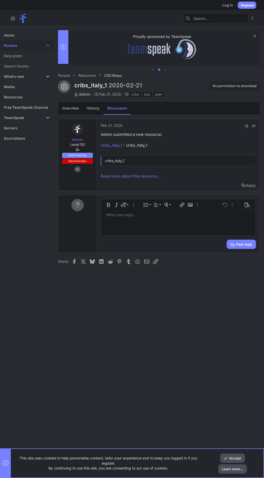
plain (158, 94)
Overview (70, 108)
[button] (13, 18)
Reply (251, 185)
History (93, 108)
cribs (135, 94)
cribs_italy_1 (111, 145)
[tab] (153, 69)
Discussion (117, 108)
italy (147, 94)
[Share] (246, 126)
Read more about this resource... (130, 176)
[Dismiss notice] (254, 36)
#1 (254, 126)
